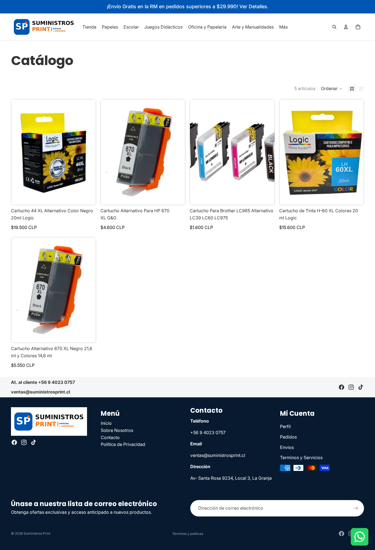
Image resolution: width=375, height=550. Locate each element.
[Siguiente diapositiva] (177, 152)
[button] (332, 89)
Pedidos (288, 437)
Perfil (285, 426)
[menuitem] (283, 27)
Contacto (110, 437)
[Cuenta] (346, 27)
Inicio (106, 423)
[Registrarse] (356, 508)
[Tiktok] (360, 387)
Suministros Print (37, 533)
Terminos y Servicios (301, 457)
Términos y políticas (187, 534)
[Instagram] (351, 387)
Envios (287, 447)
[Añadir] (87, 197)
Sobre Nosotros (117, 430)
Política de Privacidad (123, 444)
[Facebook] (341, 387)
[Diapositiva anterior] (109, 152)
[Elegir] (176, 197)
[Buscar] (334, 27)
